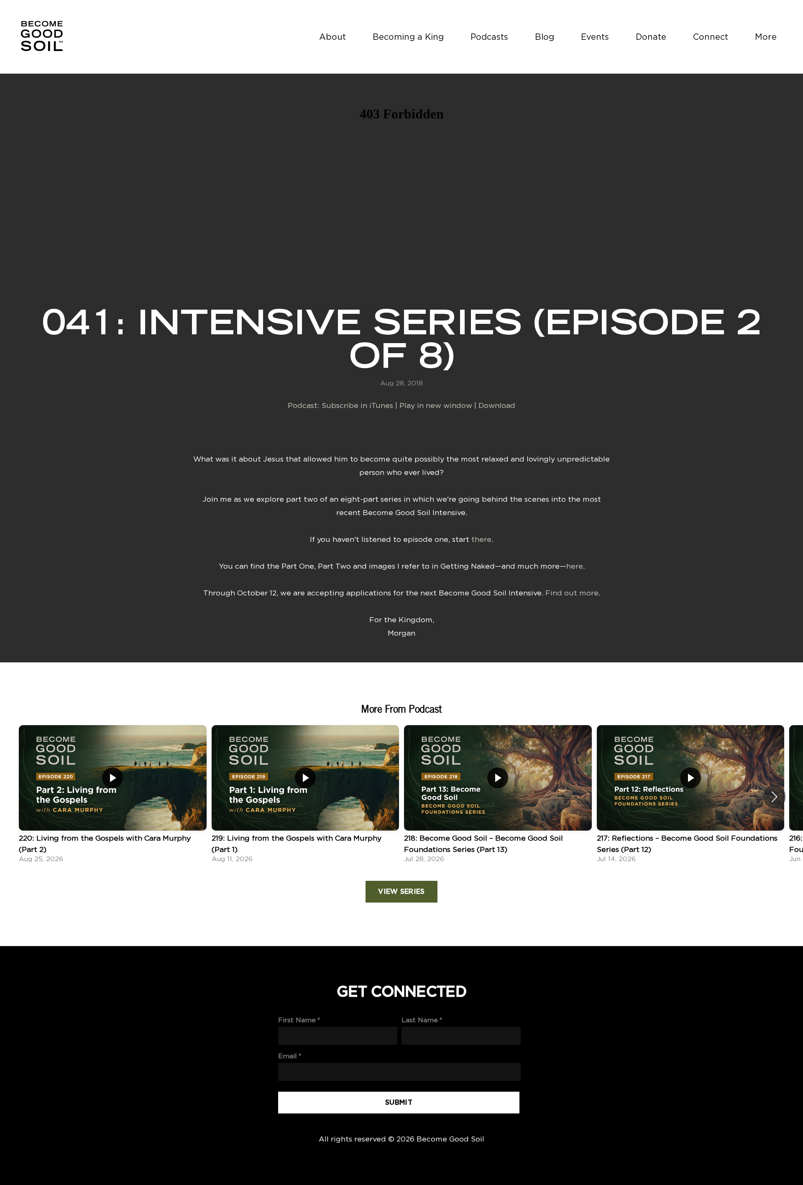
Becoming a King (408, 36)
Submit (398, 1102)
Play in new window (435, 405)
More (767, 36)
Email (287, 1055)
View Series (401, 891)
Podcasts (489, 36)
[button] (774, 796)
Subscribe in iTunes (357, 405)
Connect (710, 36)
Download (496, 405)
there (481, 539)
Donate (651, 36)
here (574, 566)
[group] (113, 796)
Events (595, 36)
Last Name (420, 1019)
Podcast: (305, 405)
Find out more (571, 593)
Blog (544, 36)
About (332, 36)
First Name (297, 1019)
